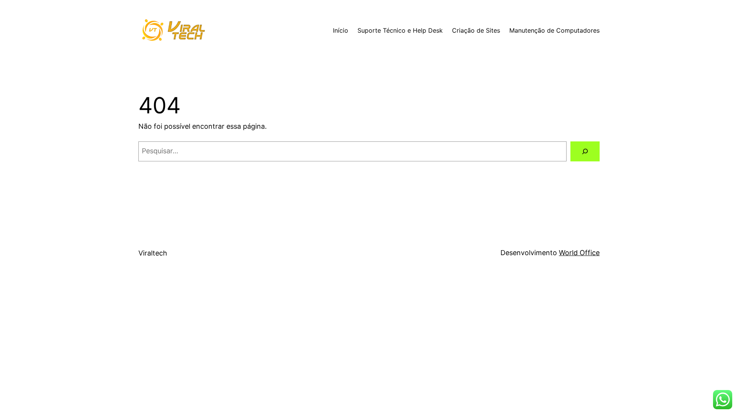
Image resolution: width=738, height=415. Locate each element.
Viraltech (152, 253)
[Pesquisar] (585, 151)
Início (340, 30)
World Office (579, 253)
